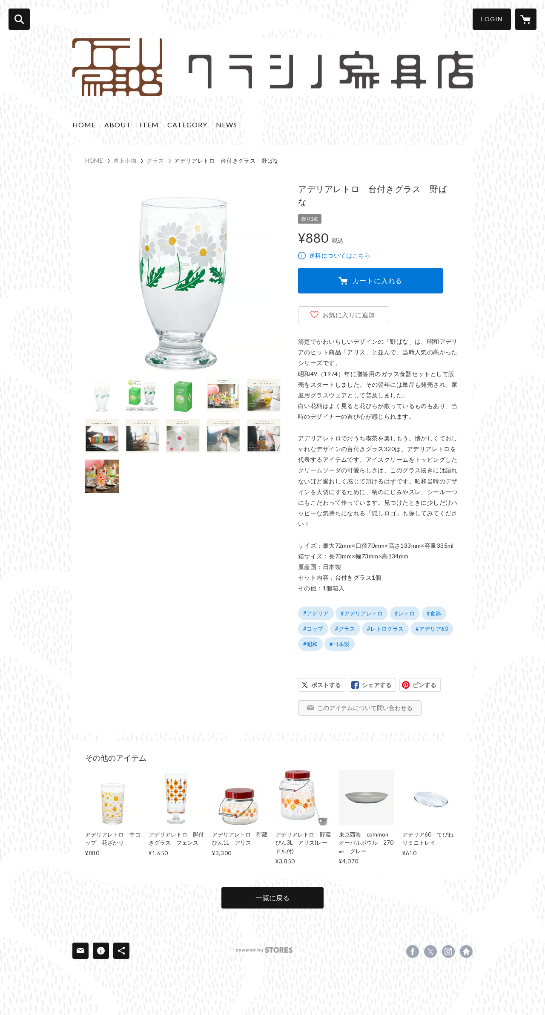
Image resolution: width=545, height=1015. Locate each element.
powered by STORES (264, 950)
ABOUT (117, 125)
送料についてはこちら (339, 255)
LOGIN (491, 19)
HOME (84, 125)
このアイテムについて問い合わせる (365, 707)
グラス (155, 160)
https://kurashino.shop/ (466, 951)
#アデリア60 (432, 628)
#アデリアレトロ (362, 613)
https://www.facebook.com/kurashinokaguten (412, 951)
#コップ (313, 628)
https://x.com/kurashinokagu (430, 951)
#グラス (345, 628)
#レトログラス (385, 628)
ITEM (149, 125)
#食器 (434, 613)
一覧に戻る (272, 898)
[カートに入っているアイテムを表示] (525, 19)
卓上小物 (125, 160)
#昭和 (310, 644)
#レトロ (405, 613)
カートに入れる (378, 280)
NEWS (226, 125)
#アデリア (316, 613)
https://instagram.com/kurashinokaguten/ (448, 951)
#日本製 (340, 644)
